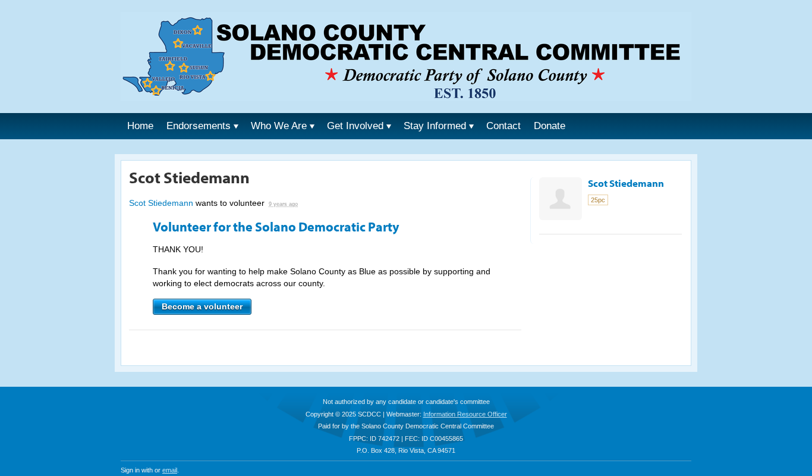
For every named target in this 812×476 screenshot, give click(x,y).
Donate (549, 125)
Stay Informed (435, 125)
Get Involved (355, 125)
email (169, 470)
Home (140, 125)
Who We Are (279, 125)
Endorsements (198, 125)
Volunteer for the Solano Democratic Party (276, 226)
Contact (503, 125)
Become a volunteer (202, 306)
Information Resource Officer (465, 414)
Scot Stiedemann (161, 203)
